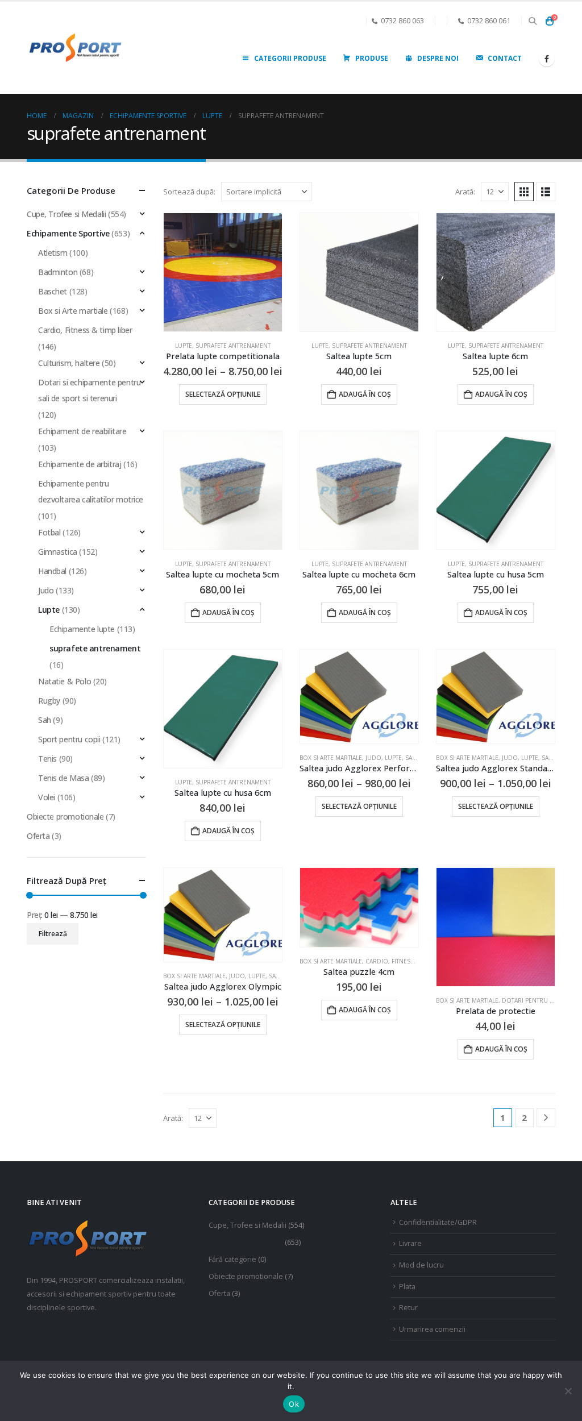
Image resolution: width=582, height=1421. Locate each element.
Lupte (183, 346)
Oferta (38, 835)
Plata (407, 1286)
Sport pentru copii (69, 739)
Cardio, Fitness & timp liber (408, 961)
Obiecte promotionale (65, 816)
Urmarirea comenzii (432, 1329)
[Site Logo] (75, 47)
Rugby (49, 700)
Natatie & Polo (64, 681)
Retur (408, 1307)
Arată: (465, 191)
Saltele (416, 758)
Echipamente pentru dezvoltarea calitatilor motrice (90, 491)
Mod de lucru (421, 1265)
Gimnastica (57, 551)
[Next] (546, 1117)
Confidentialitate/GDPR (438, 1222)
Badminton (57, 272)
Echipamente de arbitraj (79, 464)
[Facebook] (547, 59)
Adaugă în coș (365, 394)
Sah (44, 719)
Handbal (52, 571)
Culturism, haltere (68, 363)
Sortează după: (189, 191)
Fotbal (49, 532)
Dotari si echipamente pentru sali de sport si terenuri (89, 390)
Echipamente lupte (82, 629)
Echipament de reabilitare (82, 431)
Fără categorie (232, 1259)
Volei (46, 797)
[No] (567, 1391)
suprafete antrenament (233, 346)
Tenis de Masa (63, 777)
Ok (294, 1403)
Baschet (52, 291)
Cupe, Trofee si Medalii (66, 214)
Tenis (47, 758)
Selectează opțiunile (222, 394)
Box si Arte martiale (331, 758)
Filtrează (53, 933)
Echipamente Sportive (68, 233)
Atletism (53, 252)
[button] (532, 21)
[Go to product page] (223, 272)
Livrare (410, 1243)
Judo (373, 758)
